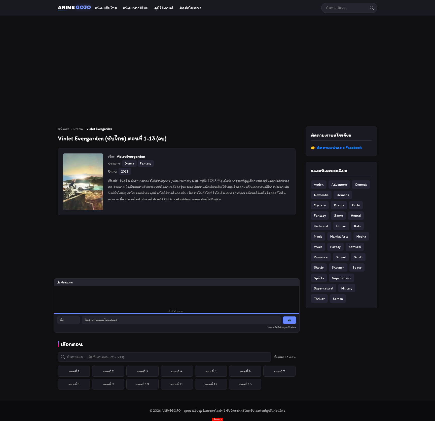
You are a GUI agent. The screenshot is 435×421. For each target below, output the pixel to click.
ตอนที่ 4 (177, 371)
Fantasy (320, 215)
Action (318, 184)
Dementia (321, 195)
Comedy (361, 184)
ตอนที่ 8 (74, 384)
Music (318, 247)
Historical (321, 226)
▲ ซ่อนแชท (65, 282)
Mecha (361, 236)
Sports (319, 278)
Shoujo (319, 267)
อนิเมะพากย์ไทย (135, 8)
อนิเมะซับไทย (106, 8)
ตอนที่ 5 (210, 371)
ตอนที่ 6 (245, 371)
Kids (357, 226)
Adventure (339, 184)
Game (338, 215)
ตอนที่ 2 (108, 371)
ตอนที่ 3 (142, 371)
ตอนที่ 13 (245, 384)
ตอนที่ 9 (108, 384)
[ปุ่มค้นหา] (372, 8)
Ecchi (356, 205)
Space (356, 267)
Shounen (338, 267)
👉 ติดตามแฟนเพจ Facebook (336, 147)
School (341, 257)
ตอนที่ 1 (74, 371)
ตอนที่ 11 (176, 384)
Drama (78, 129)
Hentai (356, 215)
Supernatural (323, 288)
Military (346, 288)
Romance (321, 257)
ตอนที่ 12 (211, 384)
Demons (343, 195)
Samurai (355, 247)
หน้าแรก (63, 129)
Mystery (320, 205)
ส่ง (289, 320)
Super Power (341, 278)
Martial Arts (339, 236)
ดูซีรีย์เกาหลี (163, 8)
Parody (335, 247)
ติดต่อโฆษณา (190, 8)
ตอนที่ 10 (142, 384)
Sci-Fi (358, 257)
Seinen (338, 299)
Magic (318, 236)
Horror (341, 226)
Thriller (319, 299)
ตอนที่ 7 (279, 371)
